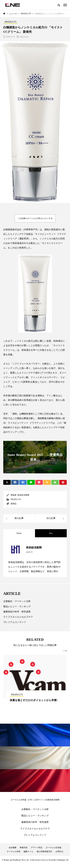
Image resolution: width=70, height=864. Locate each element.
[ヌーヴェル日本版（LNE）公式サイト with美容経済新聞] (12, 5)
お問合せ (59, 851)
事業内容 (24, 847)
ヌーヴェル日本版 (53, 847)
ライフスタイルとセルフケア (18, 617)
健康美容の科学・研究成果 (17, 611)
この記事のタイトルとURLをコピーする (35, 218)
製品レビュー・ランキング (17, 606)
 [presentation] (65, 651)
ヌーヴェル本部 (13, 851)
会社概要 (12, 847)
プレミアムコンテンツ (14, 622)
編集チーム (28, 851)
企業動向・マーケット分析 (17, 601)
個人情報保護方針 (44, 851)
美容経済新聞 (23, 495)
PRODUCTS (16, 499)
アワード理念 (36, 847)
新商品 (13, 503)
